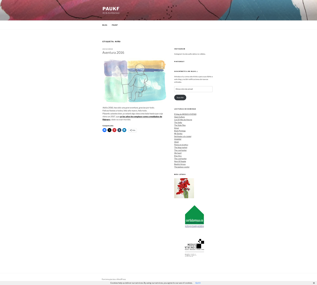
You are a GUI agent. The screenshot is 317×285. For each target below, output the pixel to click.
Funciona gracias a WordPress (114, 279)
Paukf (111, 8)
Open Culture (179, 117)
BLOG (104, 25)
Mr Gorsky (178, 133)
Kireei (176, 128)
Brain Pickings (180, 131)
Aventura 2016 (113, 52)
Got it (197, 283)
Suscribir (180, 97)
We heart (178, 153)
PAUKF (115, 25)
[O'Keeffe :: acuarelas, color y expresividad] (184, 188)
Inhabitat (177, 139)
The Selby (178, 122)
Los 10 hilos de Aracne (183, 120)
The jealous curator (181, 167)
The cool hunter (180, 150)
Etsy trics (178, 156)
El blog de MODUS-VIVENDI (185, 114)
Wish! (176, 142)
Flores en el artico (181, 145)
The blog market (180, 147)
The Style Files (180, 125)
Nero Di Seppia (180, 161)
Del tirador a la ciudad (182, 136)
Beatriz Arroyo (180, 164)
